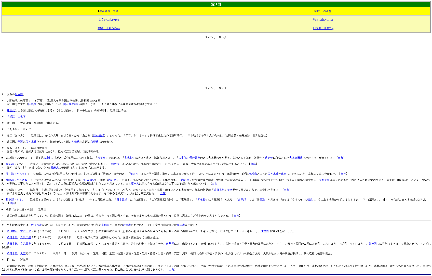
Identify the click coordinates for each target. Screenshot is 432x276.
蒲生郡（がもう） (16, 173)
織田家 (181, 224)
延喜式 (11, 110)
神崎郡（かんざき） (18, 180)
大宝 (23, 253)
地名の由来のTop (323, 19)
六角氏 (76, 141)
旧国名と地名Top (323, 28)
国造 (262, 199)
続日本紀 (219, 189)
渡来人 (55, 167)
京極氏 (94, 141)
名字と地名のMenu (109, 28)
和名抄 (129, 157)
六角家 (127, 224)
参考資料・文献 (108, 11)
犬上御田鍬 (296, 157)
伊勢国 (170, 243)
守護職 (253, 173)
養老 (230, 189)
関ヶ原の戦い (71, 104)
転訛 (310, 199)
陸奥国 (32, 104)
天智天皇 (324, 180)
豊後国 (373, 243)
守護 (20, 141)
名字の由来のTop (109, 19)
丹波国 (265, 231)
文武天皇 (25, 231)
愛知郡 (10, 163)
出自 (284, 173)
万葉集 (102, 157)
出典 (340, 157)
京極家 (105, 224)
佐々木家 (36, 224)
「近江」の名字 (16, 116)
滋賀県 (19, 94)
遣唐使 (269, 157)
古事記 (183, 157)
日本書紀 (98, 135)
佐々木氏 (31, 141)
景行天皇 (194, 157)
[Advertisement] (216, 62)
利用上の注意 (323, 11)
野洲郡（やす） (15, 199)
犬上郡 (48, 157)
